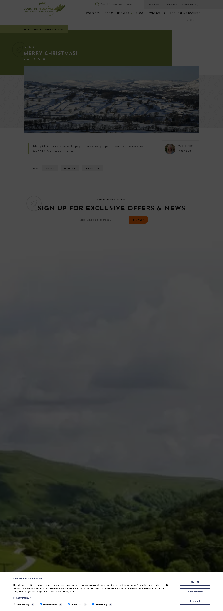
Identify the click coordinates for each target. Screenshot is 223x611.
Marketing (101, 604)
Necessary (23, 604)
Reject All (195, 601)
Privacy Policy (22, 598)
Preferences (50, 604)
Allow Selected (195, 591)
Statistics (76, 604)
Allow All (195, 582)
